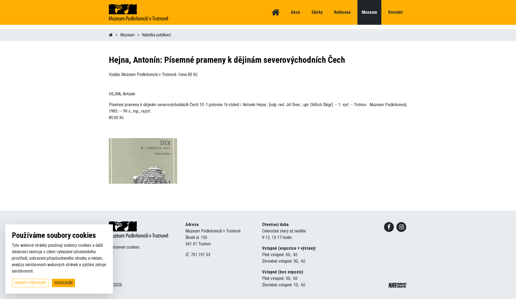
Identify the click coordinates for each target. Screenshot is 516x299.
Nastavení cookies (124, 247)
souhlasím (63, 283)
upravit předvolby (30, 283)
